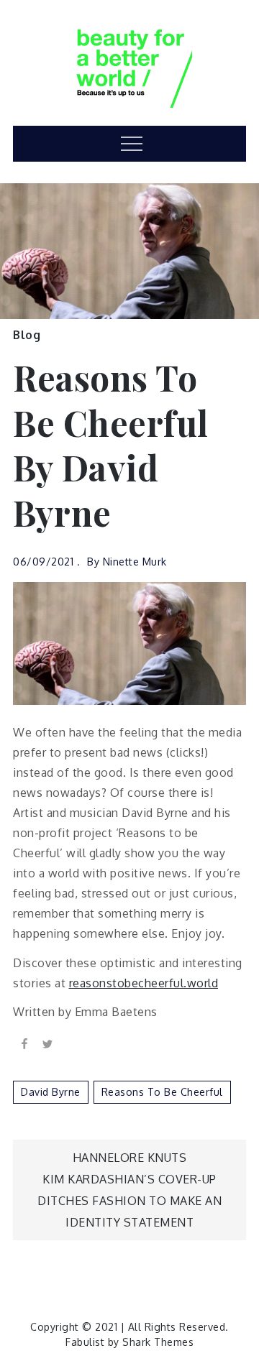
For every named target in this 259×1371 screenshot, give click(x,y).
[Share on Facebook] (24, 1042)
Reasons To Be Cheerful (162, 1092)
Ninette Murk (135, 561)
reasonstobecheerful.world (144, 983)
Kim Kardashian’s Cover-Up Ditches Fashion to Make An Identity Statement (129, 1200)
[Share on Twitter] (47, 1042)
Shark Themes (158, 1342)
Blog (26, 335)
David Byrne (51, 1092)
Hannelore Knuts (130, 1157)
